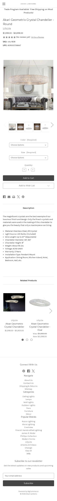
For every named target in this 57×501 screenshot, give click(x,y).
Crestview (28, 427)
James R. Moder (28, 433)
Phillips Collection (28, 436)
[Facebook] (4, 197)
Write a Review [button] (37, 37)
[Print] (13, 197)
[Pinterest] (23, 197)
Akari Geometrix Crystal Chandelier (14, 325)
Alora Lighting (28, 424)
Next (52, 125)
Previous (5, 125)
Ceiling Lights (29, 396)
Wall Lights (29, 402)
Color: (28, 140)
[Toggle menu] (4, 4)
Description (28, 208)
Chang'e (28, 448)
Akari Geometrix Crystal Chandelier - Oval (39, 326)
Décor (28, 414)
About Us (28, 380)
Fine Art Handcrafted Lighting (28, 430)
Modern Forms (28, 439)
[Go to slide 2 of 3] (27, 340)
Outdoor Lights (28, 405)
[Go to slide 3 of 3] (31, 340)
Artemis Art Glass (28, 445)
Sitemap (28, 389)
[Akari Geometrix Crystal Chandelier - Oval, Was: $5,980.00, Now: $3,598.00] (40, 302)
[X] (18, 197)
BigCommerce (33, 491)
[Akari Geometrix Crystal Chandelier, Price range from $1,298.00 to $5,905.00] (14, 302)
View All (28, 451)
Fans (28, 408)
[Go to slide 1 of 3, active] (23, 340)
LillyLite (28, 442)
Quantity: (28, 165)
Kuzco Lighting (28, 421)
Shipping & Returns (28, 386)
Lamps (28, 399)
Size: (28, 152)
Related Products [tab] (28, 280)
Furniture (28, 411)
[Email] (9, 197)
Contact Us (28, 383)
